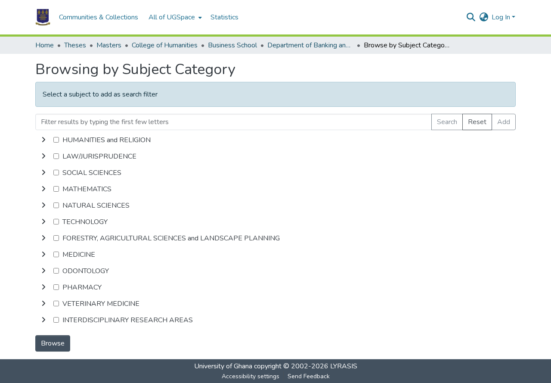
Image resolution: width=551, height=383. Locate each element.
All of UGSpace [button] (172, 17)
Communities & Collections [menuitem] (98, 17)
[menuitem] (174, 17)
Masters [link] (108, 45)
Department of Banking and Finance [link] (310, 45)
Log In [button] (502, 17)
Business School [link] (232, 45)
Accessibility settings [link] (250, 376)
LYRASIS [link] (343, 366)
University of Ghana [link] (223, 366)
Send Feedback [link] (309, 376)
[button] (42, 17)
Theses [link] (75, 45)
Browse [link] (53, 343)
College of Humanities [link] (165, 45)
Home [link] (44, 45)
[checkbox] (56, 140)
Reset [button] (477, 122)
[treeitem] (275, 156)
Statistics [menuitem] (224, 17)
